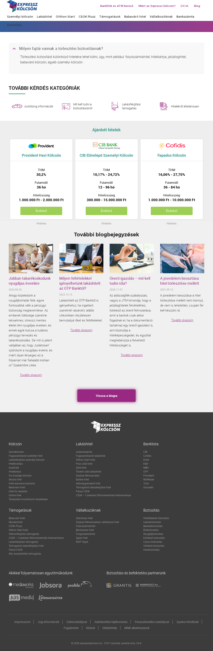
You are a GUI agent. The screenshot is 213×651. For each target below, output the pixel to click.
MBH (146, 467)
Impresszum (22, 622)
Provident (148, 475)
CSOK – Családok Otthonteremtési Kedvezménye (103, 495)
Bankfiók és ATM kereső (116, 5)
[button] (106, 49)
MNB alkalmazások (136, 628)
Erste (146, 459)
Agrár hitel (82, 537)
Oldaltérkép (109, 628)
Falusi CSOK (83, 491)
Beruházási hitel (85, 530)
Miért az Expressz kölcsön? (157, 5)
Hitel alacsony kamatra (22, 483)
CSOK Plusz (15, 526)
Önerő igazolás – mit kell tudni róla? (130, 281)
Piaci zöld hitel (84, 463)
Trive (146, 483)
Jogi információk (48, 622)
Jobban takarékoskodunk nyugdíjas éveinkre (30, 281)
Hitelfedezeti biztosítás (156, 518)
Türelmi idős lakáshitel (88, 471)
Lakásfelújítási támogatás (131, 106)
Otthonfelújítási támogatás (24, 533)
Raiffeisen (148, 479)
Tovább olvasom (31, 375)
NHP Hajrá (82, 541)
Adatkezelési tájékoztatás (111, 622)
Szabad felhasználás (87, 475)
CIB (145, 451)
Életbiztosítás (151, 530)
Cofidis (147, 455)
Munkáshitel (15, 522)
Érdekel (41, 211)
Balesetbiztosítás (152, 526)
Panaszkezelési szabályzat (152, 622)
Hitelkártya (15, 471)
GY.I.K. (185, 5)
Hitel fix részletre (18, 491)
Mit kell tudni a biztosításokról (82, 106)
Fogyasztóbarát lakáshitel (90, 455)
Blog (197, 5)
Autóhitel (14, 467)
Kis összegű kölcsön (20, 475)
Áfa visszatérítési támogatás (25, 553)
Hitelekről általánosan (185, 106)
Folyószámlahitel (85, 526)
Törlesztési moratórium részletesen (28, 499)
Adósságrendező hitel (88, 483)
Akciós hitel (15, 479)
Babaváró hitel (17, 487)
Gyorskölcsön (16, 451)
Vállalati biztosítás (153, 545)
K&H (145, 463)
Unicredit (148, 487)
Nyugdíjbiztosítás (153, 533)
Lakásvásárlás (84, 451)
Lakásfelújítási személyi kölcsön (27, 459)
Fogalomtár (71, 628)
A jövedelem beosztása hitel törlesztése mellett (179, 281)
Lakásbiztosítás (152, 522)
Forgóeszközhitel (85, 533)
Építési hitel (82, 479)
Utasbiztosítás (151, 549)
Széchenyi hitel (84, 518)
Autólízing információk (38, 106)
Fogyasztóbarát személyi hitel (25, 455)
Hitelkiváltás (16, 463)
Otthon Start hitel (85, 459)
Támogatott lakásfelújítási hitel (93, 487)
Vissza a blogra (106, 396)
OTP (145, 471)
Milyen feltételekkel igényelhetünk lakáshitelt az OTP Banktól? (79, 283)
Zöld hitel (81, 467)
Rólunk (90, 628)
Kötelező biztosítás (154, 537)
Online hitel (15, 495)
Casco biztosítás (152, 541)
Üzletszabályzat (77, 622)
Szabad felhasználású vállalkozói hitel (97, 522)
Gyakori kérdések (188, 622)
